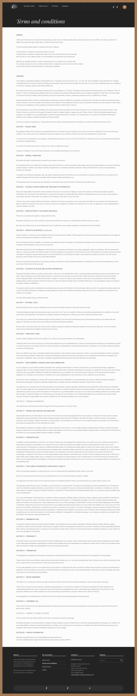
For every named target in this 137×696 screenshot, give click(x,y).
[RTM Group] (113, 7)
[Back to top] (89, 688)
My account (45, 660)
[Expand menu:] (48, 6)
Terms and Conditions (49, 663)
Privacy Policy (46, 667)
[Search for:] (111, 660)
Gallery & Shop (29, 6)
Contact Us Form (76, 659)
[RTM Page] (117, 7)
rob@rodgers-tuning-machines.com (82, 675)
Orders (44, 670)
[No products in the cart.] (125, 7)
